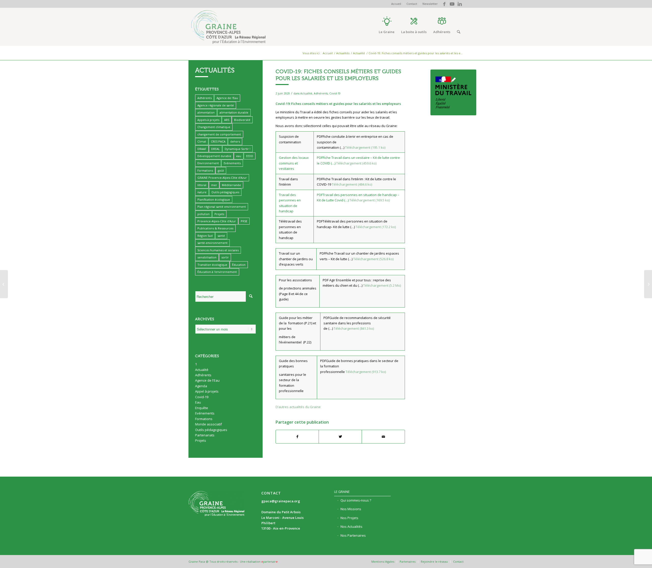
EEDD (249, 156)
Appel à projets (207, 391)
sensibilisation (206, 257)
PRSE (244, 221)
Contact (411, 4)
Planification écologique (213, 199)
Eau (198, 402)
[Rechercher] (459, 32)
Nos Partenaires (353, 535)
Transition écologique (212, 265)
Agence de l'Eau (227, 98)
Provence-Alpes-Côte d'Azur (216, 221)
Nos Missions (351, 509)
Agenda (201, 386)
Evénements (204, 413)
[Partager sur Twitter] (340, 436)
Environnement (208, 163)
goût (221, 170)
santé (221, 236)
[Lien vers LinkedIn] (460, 4)
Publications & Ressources (215, 228)
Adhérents (321, 93)
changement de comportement (219, 134)
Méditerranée (231, 185)
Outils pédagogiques (225, 192)
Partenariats (204, 435)
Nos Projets (349, 518)
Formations (205, 170)
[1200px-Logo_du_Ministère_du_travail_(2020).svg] (453, 92)
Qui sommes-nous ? (356, 500)
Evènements (232, 163)
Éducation (239, 265)
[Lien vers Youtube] (452, 4)
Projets (219, 214)
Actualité (306, 93)
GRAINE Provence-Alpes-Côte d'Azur (222, 177)
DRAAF (201, 149)
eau (238, 156)
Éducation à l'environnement (217, 272)
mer (214, 185)
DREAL (215, 149)
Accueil (396, 4)
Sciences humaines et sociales (218, 250)
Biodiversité (242, 120)
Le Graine (342, 491)
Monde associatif (208, 424)
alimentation (206, 112)
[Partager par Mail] (383, 436)
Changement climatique (213, 127)
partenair (269, 561)
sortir (225, 257)
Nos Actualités (351, 526)
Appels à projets (208, 120)
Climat (201, 141)
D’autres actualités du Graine (298, 407)
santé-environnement (212, 243)
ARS (226, 120)
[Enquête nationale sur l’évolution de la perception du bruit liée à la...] (648, 284)
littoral (201, 185)
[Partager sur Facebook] (297, 436)
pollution (203, 214)
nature (202, 192)
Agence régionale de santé (215, 105)
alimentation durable (234, 112)
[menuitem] (396, 4)
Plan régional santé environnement (221, 207)
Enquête (201, 408)
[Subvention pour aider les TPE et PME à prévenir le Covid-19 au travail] (4, 284)
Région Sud (205, 236)
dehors (235, 141)
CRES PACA (218, 141)
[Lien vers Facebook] (444, 4)
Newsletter (430, 4)
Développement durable (214, 156)
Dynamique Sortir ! (237, 149)
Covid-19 (335, 93)
